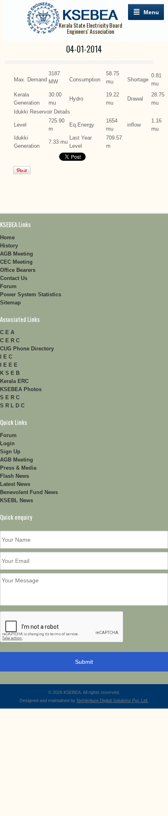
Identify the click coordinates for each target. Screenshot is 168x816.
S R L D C (12, 406)
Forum (8, 286)
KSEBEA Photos (21, 389)
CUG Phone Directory (27, 349)
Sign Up (10, 451)
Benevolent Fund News (29, 492)
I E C (6, 357)
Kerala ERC (14, 381)
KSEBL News (16, 500)
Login (7, 443)
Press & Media (18, 468)
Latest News (15, 484)
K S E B (10, 373)
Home (7, 237)
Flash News (14, 476)
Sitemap (10, 303)
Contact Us (13, 278)
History (9, 246)
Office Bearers (17, 270)
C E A (7, 332)
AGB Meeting (16, 254)
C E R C (10, 340)
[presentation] (62, 627)
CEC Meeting (16, 262)
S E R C (10, 397)
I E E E (9, 365)
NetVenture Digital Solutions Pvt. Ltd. (112, 700)
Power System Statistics (30, 294)
